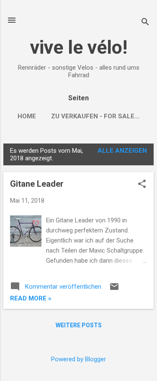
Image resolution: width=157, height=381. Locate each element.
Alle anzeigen (122, 150)
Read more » (30, 298)
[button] (142, 184)
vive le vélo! (78, 47)
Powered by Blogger (78, 359)
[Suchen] (145, 23)
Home (27, 116)
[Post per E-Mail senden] (114, 289)
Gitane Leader (37, 184)
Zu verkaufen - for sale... (95, 116)
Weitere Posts (79, 325)
